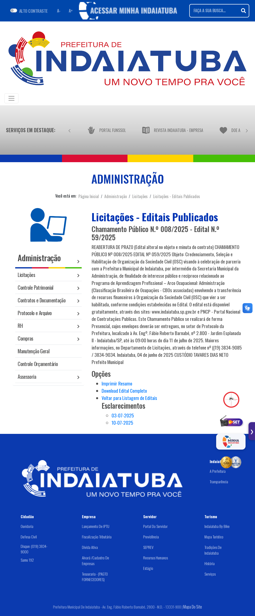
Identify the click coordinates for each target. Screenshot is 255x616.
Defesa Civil (29, 536)
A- (59, 11)
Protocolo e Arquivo (35, 313)
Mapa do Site (192, 607)
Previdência (151, 536)
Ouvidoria (27, 526)
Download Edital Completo (124, 390)
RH (20, 325)
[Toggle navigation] (11, 98)
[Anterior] (69, 130)
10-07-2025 (122, 422)
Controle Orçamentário (38, 364)
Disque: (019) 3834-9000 (34, 548)
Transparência (219, 481)
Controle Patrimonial (35, 287)
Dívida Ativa (90, 547)
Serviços (210, 574)
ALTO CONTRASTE (33, 10)
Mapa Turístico (213, 536)
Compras (25, 338)
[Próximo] (247, 130)
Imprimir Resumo (117, 383)
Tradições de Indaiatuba (213, 550)
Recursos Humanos (155, 557)
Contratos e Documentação (41, 300)
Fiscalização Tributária (97, 536)
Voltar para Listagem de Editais (129, 397)
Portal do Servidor (155, 526)
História (209, 563)
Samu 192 (27, 559)
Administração (115, 196)
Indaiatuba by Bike (217, 526)
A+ (71, 11)
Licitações (140, 196)
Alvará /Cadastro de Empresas (95, 560)
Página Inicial (88, 196)
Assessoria (27, 376)
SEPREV (148, 547)
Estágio (148, 568)
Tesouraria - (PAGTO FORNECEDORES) (95, 576)
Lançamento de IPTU (95, 526)
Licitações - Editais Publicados (176, 196)
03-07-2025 (123, 415)
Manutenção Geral (33, 351)
